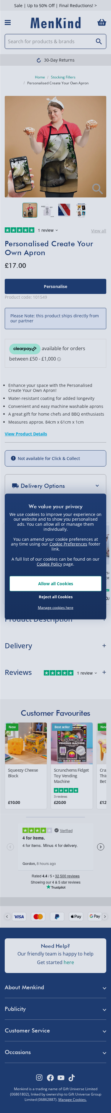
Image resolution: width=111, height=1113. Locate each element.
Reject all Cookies (56, 596)
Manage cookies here (55, 608)
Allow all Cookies (55, 583)
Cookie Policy (49, 564)
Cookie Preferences (68, 544)
